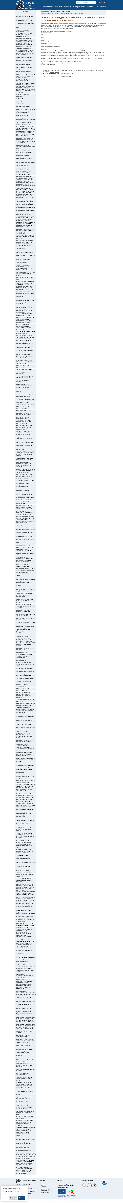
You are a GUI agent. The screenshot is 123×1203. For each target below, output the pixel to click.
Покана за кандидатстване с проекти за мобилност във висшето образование (24, 1143)
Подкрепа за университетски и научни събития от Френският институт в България (25, 851)
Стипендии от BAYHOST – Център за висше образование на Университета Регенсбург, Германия (25, 1123)
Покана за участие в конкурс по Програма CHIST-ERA (25, 407)
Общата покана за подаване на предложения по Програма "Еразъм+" (25, 1113)
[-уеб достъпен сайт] (100, 2)
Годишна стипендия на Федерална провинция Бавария (25, 871)
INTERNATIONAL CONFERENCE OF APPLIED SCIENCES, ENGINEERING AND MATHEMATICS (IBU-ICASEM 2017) (25, 957)
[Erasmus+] (102, 1182)
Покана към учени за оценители (25, 394)
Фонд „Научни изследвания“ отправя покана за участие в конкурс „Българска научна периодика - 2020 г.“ (24, 267)
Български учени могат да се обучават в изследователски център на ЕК (24, 880)
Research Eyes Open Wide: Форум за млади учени (25, 623)
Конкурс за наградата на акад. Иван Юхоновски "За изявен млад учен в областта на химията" (25, 805)
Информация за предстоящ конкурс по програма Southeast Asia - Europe (25, 606)
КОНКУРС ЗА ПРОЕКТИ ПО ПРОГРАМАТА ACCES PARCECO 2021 (25, 15)
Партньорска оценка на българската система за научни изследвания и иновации (25, 1149)
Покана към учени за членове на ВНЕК (25, 278)
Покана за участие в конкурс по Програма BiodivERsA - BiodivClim (25, 475)
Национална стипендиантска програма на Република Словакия (25, 1138)
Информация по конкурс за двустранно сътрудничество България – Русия (24, 356)
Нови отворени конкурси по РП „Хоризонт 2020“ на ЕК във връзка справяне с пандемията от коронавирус (25, 294)
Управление (58, 6)
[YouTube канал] (91, 1185)
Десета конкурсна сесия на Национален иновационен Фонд (25, 567)
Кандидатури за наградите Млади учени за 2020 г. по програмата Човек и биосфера (25, 438)
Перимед (65, 1184)
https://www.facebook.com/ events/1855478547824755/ (58, 76)
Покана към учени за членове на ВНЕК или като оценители (25, 781)
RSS (42, 1185)
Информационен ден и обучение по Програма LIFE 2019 (25, 619)
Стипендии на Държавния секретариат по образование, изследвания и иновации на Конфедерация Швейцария (24, 1085)
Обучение (81, 6)
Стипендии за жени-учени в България (24, 1032)
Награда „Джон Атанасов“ (23, 545)
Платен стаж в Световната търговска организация (23, 1074)
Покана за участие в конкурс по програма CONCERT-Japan (25, 611)
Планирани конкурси (22, 564)
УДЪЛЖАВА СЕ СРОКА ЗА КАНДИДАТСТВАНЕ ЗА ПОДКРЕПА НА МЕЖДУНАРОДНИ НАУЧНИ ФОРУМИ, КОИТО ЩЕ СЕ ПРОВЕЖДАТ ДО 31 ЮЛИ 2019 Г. (25, 747)
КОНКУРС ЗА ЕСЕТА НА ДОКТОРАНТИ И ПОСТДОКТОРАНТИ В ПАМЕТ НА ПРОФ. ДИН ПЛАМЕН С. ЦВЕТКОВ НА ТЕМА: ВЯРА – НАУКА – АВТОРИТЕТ (25, 445)
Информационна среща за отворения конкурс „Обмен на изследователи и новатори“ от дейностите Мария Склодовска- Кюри (25, 1011)
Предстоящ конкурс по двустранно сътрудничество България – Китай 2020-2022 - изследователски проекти (24, 432)
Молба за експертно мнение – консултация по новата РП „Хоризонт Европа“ (24, 771)
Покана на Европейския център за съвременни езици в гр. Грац (25, 924)
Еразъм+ (59, 1184)
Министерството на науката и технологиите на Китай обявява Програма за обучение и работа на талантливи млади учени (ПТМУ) (25, 822)
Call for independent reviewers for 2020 (25, 390)
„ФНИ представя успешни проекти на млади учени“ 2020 (25, 332)
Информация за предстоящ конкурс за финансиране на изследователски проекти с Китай (24, 845)
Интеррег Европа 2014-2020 (23, 793)
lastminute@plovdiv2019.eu (66, 73)
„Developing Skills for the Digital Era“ (25, 554)
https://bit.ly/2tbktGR (54, 72)
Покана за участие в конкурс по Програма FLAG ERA (25, 689)
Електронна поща (45, 1183)
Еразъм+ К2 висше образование (25, 369)
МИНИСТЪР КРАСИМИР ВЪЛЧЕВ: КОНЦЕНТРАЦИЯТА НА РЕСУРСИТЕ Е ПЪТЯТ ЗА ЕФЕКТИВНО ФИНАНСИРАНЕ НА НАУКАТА (25, 835)
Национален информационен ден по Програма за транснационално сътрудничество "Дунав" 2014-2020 (26, 1155)
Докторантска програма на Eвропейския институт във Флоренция (24, 1065)
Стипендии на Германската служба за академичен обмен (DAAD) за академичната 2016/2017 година (25, 1092)
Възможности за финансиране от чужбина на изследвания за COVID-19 (25, 274)
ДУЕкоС (74, 1184)
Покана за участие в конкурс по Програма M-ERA (25, 366)
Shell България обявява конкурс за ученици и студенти (25, 615)
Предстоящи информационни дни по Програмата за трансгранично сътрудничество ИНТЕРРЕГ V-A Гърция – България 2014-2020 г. (25, 1026)
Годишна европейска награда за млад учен (25, 1070)
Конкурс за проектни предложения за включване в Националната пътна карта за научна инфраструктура (24, 559)
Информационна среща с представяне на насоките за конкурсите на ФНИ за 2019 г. (24, 513)
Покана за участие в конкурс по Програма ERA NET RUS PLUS (25, 426)
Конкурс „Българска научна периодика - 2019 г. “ (24, 502)
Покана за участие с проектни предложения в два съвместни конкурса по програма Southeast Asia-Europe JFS (25, 140)
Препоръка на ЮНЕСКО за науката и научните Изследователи (25, 704)
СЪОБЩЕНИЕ (19, 98)
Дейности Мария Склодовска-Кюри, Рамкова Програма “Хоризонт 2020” (24, 656)
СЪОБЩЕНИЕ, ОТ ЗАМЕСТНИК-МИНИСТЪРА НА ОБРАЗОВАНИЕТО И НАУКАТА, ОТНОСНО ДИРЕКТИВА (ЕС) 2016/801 (25, 727)
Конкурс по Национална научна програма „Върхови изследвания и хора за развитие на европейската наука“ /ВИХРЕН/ (25, 530)
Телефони (43, 1186)
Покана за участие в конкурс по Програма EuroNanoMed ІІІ (25, 741)
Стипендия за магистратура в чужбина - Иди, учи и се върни (24, 796)
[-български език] (102, 2)
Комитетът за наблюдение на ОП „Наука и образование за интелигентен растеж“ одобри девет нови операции (25, 1106)
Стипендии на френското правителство (23, 867)
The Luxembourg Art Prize (23, 939)
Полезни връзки (45, 1192)
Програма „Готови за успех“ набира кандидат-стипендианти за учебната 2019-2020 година (25, 507)
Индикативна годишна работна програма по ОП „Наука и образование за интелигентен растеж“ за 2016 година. (25, 1099)
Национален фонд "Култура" (24, 660)
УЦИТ (66, 1187)
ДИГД (69, 1184)
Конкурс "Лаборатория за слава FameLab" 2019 (25, 700)
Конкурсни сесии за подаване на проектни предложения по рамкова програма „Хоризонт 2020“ (25, 670)
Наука (96, 6)
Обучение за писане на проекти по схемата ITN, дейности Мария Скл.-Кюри (25, 601)
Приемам (22, 1198)
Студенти (90, 6)
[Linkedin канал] (95, 1185)
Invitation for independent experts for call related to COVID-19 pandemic (24, 261)
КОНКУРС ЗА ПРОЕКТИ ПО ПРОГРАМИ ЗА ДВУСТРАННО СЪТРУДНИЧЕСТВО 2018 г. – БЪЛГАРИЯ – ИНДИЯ (25, 765)
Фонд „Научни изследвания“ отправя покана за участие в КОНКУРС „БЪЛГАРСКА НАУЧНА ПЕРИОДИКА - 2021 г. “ (24, 67)
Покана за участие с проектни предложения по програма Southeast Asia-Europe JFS (24, 549)
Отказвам (13, 1198)
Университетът (48, 6)
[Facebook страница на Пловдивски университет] (84, 1185)
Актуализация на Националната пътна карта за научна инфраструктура (25, 595)
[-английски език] (105, 2)
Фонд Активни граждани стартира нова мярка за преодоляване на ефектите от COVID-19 (25, 164)
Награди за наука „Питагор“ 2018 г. (25, 809)
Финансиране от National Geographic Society (23, 1036)
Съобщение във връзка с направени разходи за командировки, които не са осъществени (24, 327)
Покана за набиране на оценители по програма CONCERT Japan (25, 147)
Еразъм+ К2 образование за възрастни (23, 381)
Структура (67, 6)
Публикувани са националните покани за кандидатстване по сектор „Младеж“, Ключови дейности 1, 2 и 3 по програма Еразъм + (25, 629)
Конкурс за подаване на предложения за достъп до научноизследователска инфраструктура (24, 814)
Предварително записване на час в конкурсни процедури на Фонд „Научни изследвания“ (25, 471)
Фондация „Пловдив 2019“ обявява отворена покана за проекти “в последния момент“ (25, 777)
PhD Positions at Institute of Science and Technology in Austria (24, 1079)
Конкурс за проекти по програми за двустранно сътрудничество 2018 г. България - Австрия (25, 716)
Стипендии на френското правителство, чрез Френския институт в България (24, 1060)
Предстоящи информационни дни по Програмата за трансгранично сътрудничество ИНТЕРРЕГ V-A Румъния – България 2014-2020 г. (25, 1019)
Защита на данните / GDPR (47, 1188)
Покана (18, 27)
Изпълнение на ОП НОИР (23, 840)
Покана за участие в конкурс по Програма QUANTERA (25, 721)
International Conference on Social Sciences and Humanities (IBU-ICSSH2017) (25, 952)
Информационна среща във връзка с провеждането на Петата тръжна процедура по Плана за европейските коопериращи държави (25, 452)
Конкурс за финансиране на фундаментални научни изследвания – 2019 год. (24, 490)
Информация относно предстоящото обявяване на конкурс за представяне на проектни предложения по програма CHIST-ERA (24, 420)
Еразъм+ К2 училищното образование (23, 373)
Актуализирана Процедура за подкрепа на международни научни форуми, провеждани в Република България (24, 60)
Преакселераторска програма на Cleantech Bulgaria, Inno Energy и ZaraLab (25, 760)
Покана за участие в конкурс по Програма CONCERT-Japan (25, 800)
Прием (75, 6)
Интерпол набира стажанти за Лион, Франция (24, 1117)
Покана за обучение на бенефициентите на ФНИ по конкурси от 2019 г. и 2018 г (24, 386)
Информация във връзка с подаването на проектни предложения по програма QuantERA (23, 695)
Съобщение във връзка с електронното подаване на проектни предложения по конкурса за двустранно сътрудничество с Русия (24, 171)
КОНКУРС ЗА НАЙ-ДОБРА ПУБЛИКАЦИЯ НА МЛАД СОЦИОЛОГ (26, 863)
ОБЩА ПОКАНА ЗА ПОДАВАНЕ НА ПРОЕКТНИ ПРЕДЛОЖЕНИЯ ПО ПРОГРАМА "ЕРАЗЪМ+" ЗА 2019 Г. (24, 754)
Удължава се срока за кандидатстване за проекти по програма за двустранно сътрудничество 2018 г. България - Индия (26, 734)
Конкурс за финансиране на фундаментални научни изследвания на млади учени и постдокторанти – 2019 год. (25, 497)
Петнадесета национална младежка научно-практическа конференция (25, 970)
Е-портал (103, 6)
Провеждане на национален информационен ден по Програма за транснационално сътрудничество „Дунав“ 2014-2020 (25, 964)
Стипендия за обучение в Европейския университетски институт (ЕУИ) (25, 829)
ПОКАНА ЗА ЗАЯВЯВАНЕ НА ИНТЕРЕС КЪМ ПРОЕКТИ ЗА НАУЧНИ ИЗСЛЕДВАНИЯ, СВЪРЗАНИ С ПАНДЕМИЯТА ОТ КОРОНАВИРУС (25, 320)
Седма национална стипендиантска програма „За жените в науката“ (24, 976)
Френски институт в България (24, 410)
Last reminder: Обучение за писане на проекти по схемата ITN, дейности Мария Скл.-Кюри (25, 590)
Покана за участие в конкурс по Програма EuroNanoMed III (25, 414)
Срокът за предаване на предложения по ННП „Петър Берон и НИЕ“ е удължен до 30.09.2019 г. (24, 464)
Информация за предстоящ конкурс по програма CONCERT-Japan (25, 664)
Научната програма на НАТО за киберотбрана (24, 875)
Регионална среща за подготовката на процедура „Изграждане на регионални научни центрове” (24, 858)
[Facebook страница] (87, 1185)
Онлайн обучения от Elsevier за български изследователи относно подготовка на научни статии (25, 573)
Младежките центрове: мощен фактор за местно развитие (24, 459)
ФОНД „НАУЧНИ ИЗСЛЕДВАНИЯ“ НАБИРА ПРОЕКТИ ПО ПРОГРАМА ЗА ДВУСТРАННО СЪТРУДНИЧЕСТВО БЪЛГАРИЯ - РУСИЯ (25, 710)
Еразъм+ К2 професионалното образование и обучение (24, 377)
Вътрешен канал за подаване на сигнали (46, 1190)
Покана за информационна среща (25, 652)
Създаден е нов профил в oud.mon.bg (23, 95)
